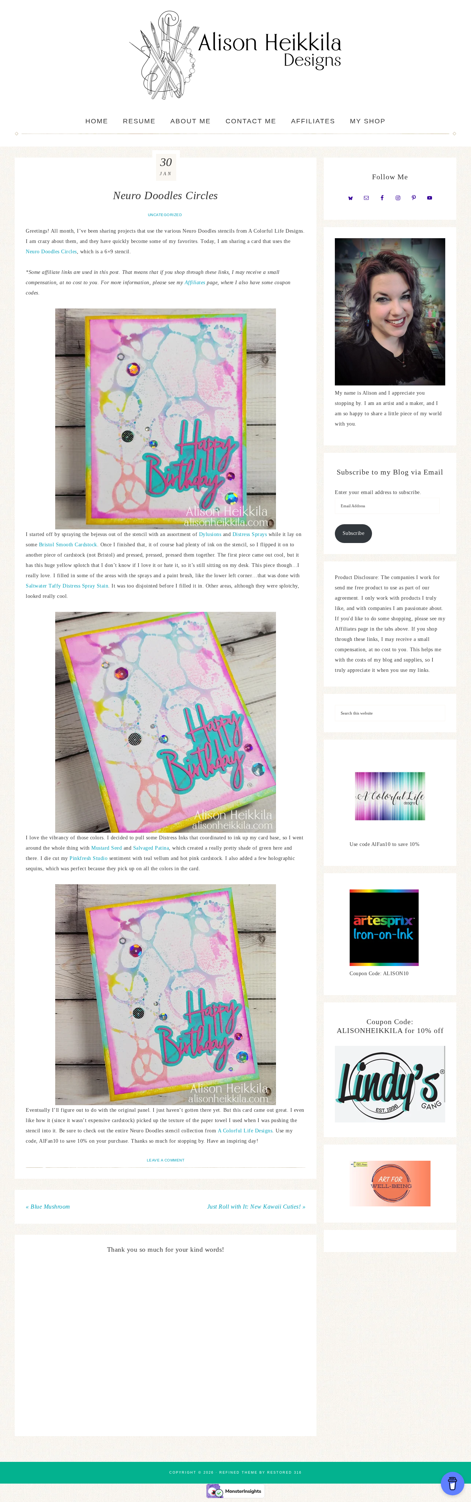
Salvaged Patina (151, 848)
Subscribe (354, 533)
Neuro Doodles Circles (51, 251)
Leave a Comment (166, 1160)
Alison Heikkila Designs (235, 55)
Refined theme (238, 1472)
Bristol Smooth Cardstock (68, 544)
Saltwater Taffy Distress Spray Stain (67, 586)
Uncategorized (165, 215)
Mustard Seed (106, 848)
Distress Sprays (250, 534)
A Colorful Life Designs (245, 1130)
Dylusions (211, 534)
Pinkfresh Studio (88, 858)
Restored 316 (284, 1472)
